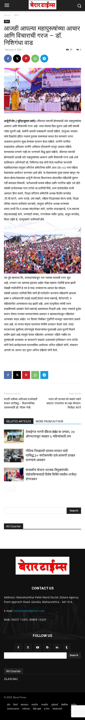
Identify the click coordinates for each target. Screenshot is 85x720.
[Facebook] (8, 58)
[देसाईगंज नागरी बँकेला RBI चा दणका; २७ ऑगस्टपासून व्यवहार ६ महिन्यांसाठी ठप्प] (14, 436)
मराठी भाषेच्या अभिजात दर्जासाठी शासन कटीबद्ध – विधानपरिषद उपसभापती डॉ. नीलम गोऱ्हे (20, 403)
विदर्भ (16, 15)
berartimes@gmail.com (29, 611)
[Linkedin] (57, 647)
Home (7, 15)
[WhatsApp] (35, 58)
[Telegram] (44, 58)
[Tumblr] (67, 647)
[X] (17, 58)
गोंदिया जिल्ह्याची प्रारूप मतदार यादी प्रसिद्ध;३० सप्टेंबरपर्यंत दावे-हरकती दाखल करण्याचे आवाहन (50, 455)
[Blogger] (47, 647)
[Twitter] (28, 647)
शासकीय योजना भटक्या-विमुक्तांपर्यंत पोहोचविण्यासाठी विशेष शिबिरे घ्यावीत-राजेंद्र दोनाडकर (51, 474)
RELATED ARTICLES (18, 421)
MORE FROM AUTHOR (49, 421)
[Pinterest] (26, 58)
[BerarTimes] (42, 4)
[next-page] (12, 489)
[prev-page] (6, 489)
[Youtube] (38, 647)
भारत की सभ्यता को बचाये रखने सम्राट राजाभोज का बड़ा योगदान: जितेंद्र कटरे (63, 403)
